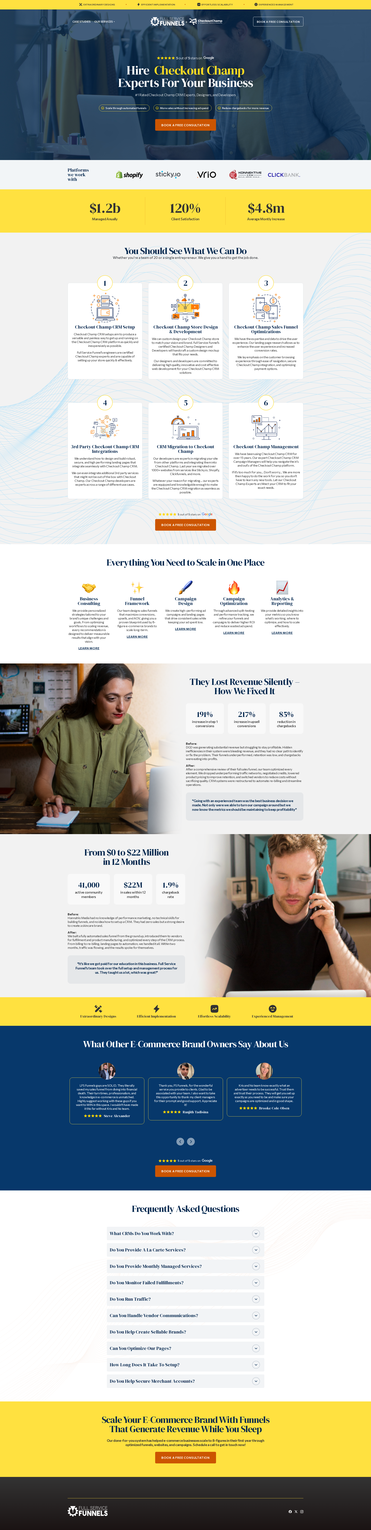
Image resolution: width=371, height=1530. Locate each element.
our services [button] (103, 21)
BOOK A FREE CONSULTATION (278, 21)
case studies (81, 21)
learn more (89, 648)
